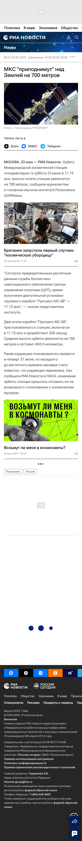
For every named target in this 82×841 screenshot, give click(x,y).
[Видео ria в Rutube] (70, 673)
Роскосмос (13, 471)
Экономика (46, 696)
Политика (10, 696)
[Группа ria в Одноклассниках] (55, 673)
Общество (28, 696)
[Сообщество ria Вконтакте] (40, 673)
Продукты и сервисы (58, 702)
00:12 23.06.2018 (15, 57)
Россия (30, 471)
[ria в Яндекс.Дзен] (26, 673)
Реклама (33, 702)
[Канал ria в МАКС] (11, 673)
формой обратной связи (41, 790)
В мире (62, 696)
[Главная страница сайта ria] (24, 37)
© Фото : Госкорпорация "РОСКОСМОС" (26, 128)
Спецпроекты (13, 702)
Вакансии (10, 719)
